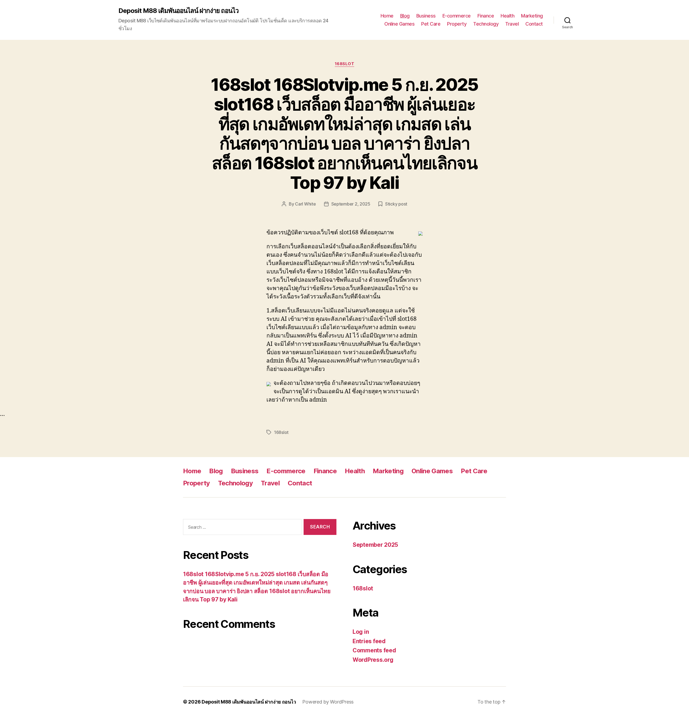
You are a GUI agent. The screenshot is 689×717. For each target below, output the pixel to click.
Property (456, 24)
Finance (485, 16)
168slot (344, 63)
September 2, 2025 (350, 204)
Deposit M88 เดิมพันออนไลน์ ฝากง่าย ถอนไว (178, 11)
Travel (512, 24)
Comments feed (374, 650)
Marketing (532, 16)
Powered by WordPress (328, 702)
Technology (485, 24)
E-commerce (456, 16)
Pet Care (430, 24)
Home (387, 16)
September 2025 (375, 544)
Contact (534, 24)
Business (426, 16)
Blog (405, 16)
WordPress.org (373, 659)
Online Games (399, 24)
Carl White (305, 204)
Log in (361, 631)
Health (507, 16)
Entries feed (369, 641)
